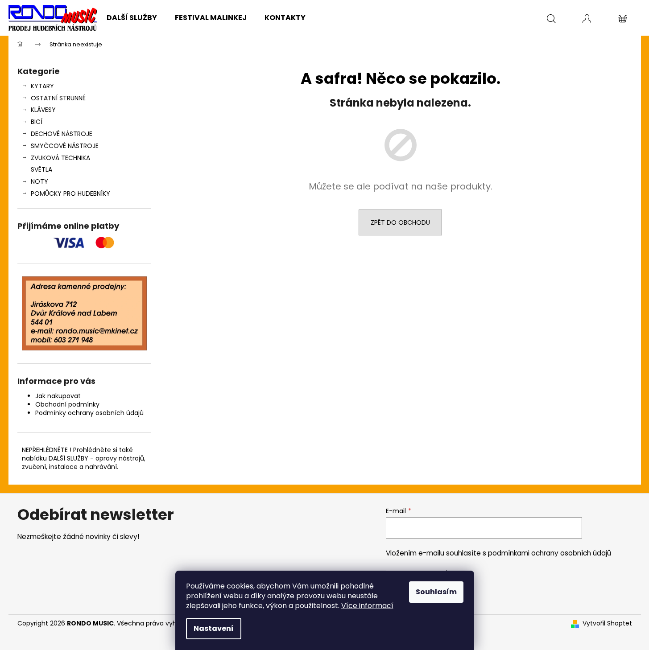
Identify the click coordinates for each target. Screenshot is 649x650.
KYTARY (42, 86)
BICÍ (36, 121)
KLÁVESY (43, 109)
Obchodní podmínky (67, 404)
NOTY (39, 181)
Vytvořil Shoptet (607, 623)
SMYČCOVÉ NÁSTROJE (65, 145)
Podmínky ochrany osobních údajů (89, 412)
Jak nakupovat (58, 395)
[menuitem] (132, 18)
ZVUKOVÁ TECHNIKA (60, 157)
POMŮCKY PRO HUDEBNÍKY (70, 193)
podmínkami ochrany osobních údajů (549, 553)
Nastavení (214, 628)
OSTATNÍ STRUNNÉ (58, 98)
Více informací (367, 606)
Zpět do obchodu (400, 222)
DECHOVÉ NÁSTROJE (61, 133)
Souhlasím (436, 592)
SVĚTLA (41, 169)
